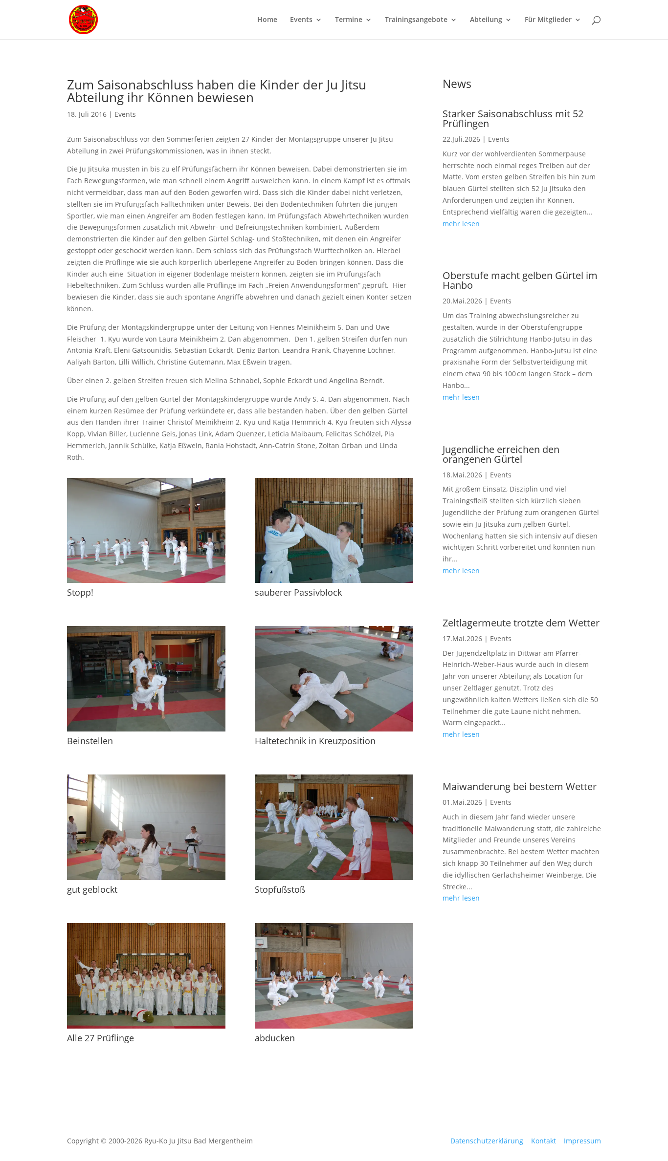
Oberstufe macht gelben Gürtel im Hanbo (520, 280)
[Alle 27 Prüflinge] (146, 1026)
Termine (348, 20)
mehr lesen (461, 223)
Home (267, 20)
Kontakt (543, 1140)
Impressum (582, 1140)
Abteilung (486, 20)
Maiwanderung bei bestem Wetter (520, 786)
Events (301, 20)
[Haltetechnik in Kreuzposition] (334, 728)
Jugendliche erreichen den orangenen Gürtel (501, 454)
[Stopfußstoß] (334, 877)
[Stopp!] (146, 580)
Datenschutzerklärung (486, 1140)
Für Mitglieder (548, 20)
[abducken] (334, 1026)
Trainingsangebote (416, 20)
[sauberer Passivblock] (334, 580)
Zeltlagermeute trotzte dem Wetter (521, 622)
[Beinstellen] (146, 728)
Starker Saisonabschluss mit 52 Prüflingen (513, 118)
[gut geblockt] (146, 877)
